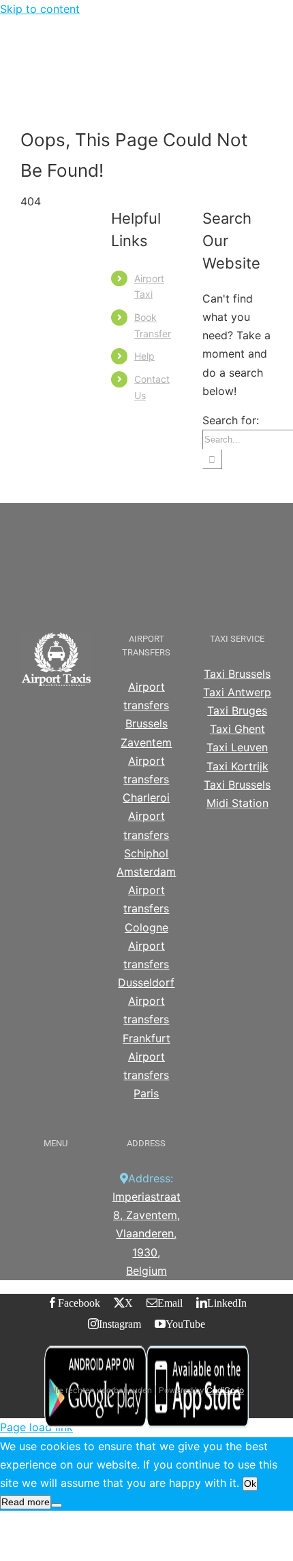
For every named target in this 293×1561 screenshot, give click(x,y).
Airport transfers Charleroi (146, 779)
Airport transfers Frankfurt (146, 1019)
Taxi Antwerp (237, 692)
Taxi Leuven (237, 747)
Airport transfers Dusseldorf (146, 964)
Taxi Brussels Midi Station (237, 794)
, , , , (146, 1233)
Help (144, 356)
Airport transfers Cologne (146, 908)
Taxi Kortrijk (237, 766)
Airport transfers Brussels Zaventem (146, 714)
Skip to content (40, 9)
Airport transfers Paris (146, 1075)
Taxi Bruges (237, 710)
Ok (250, 1483)
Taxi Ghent (237, 729)
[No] (56, 1505)
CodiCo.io (225, 1390)
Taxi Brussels (237, 674)
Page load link (36, 1427)
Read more (25, 1501)
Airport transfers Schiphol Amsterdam (146, 843)
